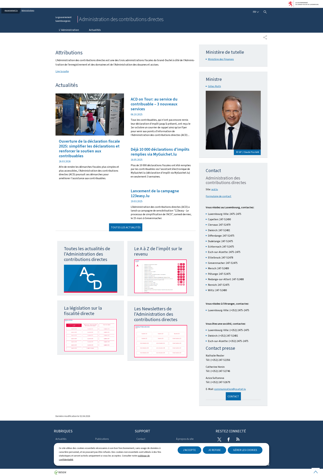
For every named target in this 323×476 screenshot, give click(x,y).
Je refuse (214, 450)
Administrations (28, 10)
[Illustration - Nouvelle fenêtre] (90, 278)
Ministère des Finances (221, 59)
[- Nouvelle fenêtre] (90, 335)
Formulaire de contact (218, 196)
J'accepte (189, 450)
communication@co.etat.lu (230, 389)
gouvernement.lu (11, 10)
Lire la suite (62, 71)
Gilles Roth (214, 86)
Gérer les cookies (245, 450)
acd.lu (214, 189)
